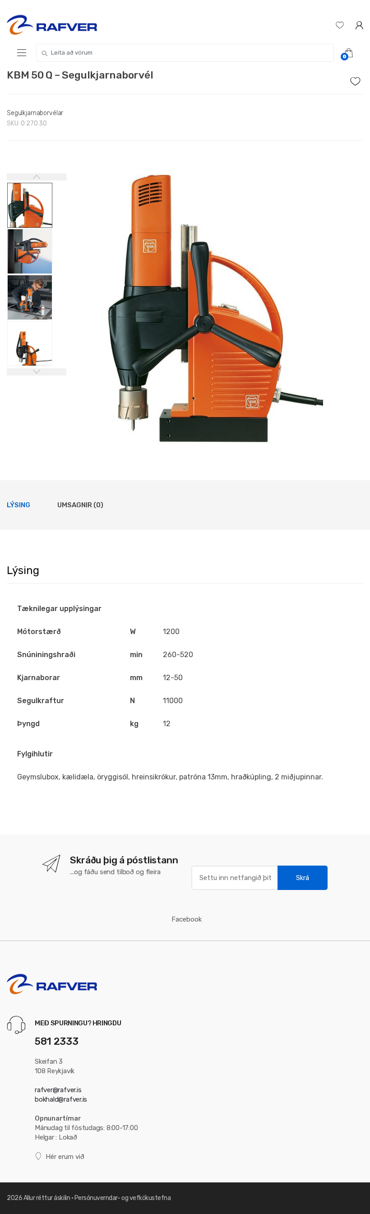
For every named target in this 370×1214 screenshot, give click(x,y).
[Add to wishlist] (357, 79)
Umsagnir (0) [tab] (80, 505)
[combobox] (185, 53)
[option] (215, 308)
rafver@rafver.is (58, 1090)
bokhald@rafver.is (61, 1099)
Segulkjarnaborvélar (35, 113)
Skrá (302, 878)
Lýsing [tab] (18, 505)
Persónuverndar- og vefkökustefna (122, 1198)
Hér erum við (65, 1157)
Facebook (186, 919)
